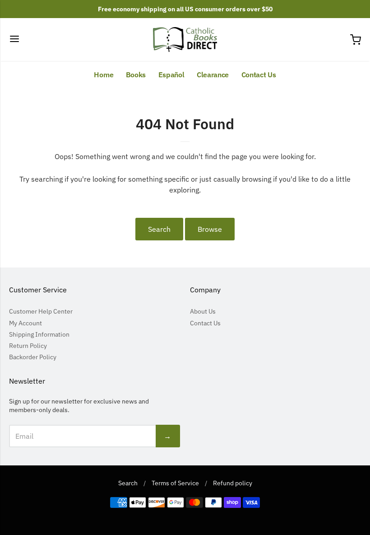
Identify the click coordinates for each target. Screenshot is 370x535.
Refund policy (232, 483)
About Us (203, 311)
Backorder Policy (32, 357)
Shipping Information (39, 334)
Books (136, 74)
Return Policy (28, 346)
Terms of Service (175, 483)
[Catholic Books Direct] (185, 39)
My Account (25, 323)
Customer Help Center (41, 311)
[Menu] (14, 39)
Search (159, 229)
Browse (210, 229)
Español (171, 74)
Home (103, 74)
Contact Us (258, 74)
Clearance (213, 74)
